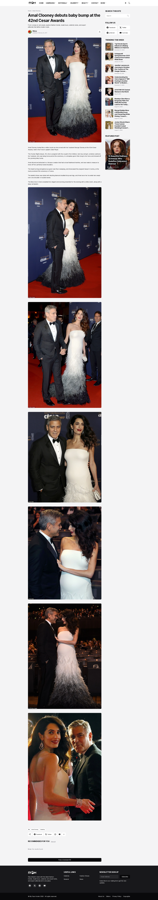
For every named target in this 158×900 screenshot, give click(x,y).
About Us (101, 896)
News (81, 879)
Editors (108, 896)
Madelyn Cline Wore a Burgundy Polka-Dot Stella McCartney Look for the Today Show (122, 102)
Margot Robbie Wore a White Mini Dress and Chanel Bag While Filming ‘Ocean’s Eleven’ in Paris (122, 113)
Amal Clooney (36, 10)
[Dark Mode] (124, 3)
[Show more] (64, 834)
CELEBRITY (74, 3)
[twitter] (35, 885)
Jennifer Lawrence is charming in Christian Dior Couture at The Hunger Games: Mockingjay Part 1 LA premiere (122, 68)
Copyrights (126, 896)
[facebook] (30, 885)
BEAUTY (85, 3)
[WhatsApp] (55, 834)
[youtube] (44, 885)
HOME (41, 3)
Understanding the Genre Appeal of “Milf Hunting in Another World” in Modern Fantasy (122, 80)
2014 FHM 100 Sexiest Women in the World (122, 91)
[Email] (59, 834)
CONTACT (94, 3)
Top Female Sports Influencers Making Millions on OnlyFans (122, 46)
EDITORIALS (62, 3)
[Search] (128, 3)
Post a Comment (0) (65, 860)
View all (53, 841)
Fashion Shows (84, 876)
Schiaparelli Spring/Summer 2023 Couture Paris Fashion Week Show (122, 56)
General (66, 879)
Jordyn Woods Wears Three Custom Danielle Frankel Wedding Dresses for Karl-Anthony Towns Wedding (122, 125)
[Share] (99, 32)
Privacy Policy (116, 896)
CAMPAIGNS (50, 3)
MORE (103, 3)
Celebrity (42, 829)
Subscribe (125, 877)
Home (29, 10)
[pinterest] (39, 885)
